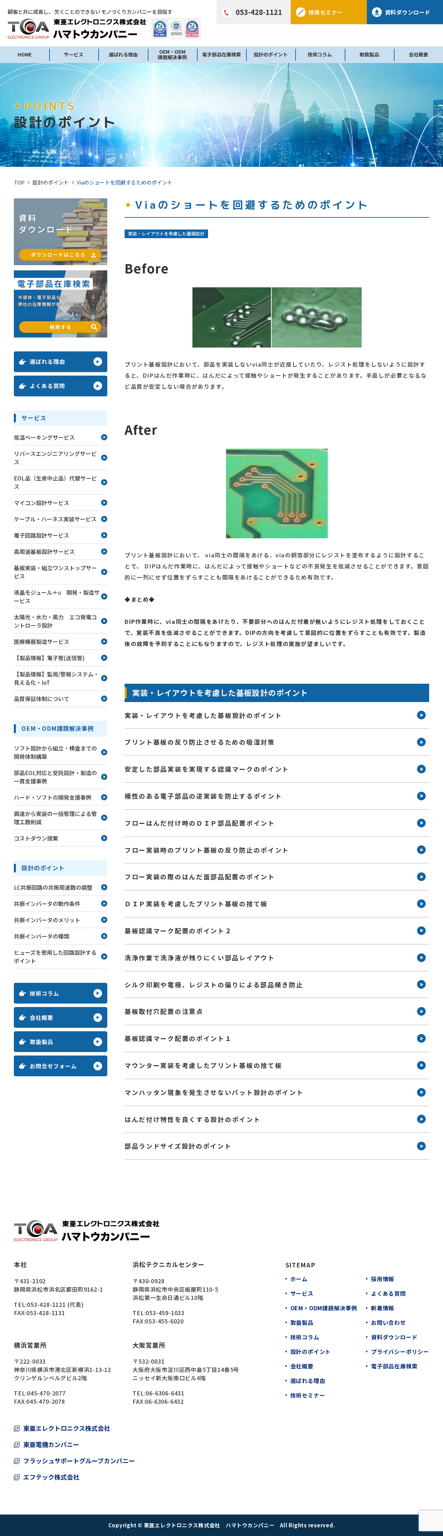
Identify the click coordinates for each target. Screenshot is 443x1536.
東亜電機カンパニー (51, 1444)
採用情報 (382, 1279)
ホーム (299, 1279)
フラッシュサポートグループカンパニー (79, 1460)
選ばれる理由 (123, 54)
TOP (19, 182)
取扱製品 (369, 54)
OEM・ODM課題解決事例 (172, 54)
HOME (24, 54)
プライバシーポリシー (400, 1351)
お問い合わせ (388, 1322)
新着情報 (382, 1308)
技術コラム (320, 54)
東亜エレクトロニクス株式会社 (66, 1427)
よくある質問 (388, 1293)
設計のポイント (271, 54)
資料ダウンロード (394, 1337)
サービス (73, 54)
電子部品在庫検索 (221, 54)
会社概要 (418, 54)
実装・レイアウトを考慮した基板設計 (166, 233)
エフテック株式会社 (51, 1476)
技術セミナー (307, 1395)
